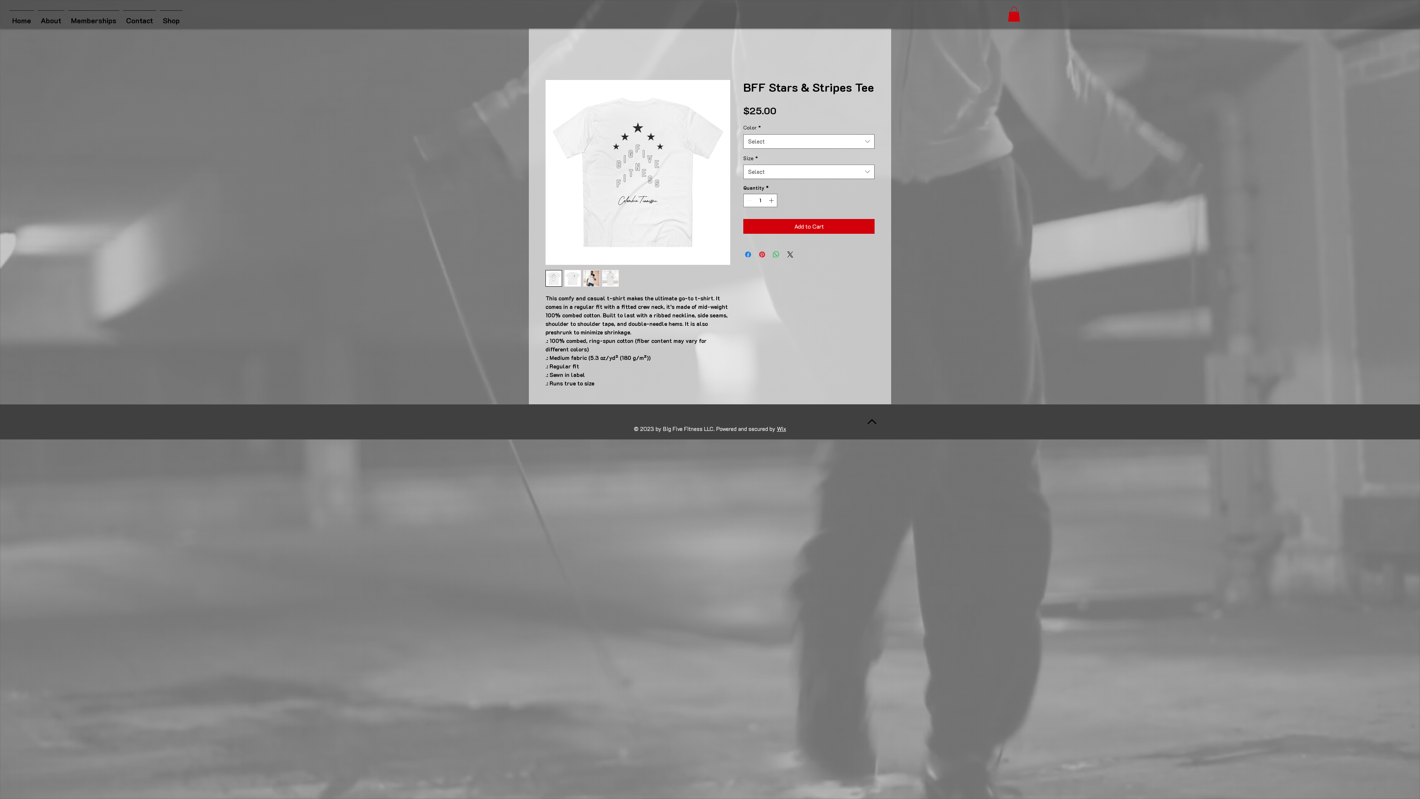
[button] (1014, 14)
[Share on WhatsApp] (776, 254)
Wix (781, 428)
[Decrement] (748, 200)
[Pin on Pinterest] (762, 254)
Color (752, 127)
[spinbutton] (760, 200)
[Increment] (772, 200)
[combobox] (809, 141)
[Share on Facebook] (748, 254)
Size (750, 158)
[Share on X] (790, 254)
